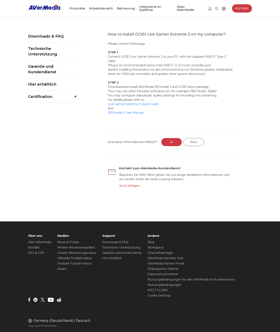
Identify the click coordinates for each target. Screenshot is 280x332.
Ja (171, 142)
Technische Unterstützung (42, 51)
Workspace (156, 247)
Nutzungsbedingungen (164, 285)
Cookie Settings (159, 295)
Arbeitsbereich (101, 8)
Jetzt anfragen (129, 186)
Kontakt (242, 8)
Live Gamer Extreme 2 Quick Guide (133, 104)
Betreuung (126, 8)
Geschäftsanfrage (160, 253)
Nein (193, 142)
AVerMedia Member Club (165, 258)
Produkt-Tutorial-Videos (74, 263)
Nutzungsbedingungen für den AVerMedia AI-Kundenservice (191, 279)
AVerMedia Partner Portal (166, 263)
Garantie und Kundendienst (42, 69)
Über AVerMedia (185, 8)
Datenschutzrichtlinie (163, 274)
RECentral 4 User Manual (125, 112)
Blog (151, 242)
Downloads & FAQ (46, 36)
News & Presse (68, 242)
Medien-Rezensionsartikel (75, 247)
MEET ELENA (157, 290)
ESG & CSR (36, 253)
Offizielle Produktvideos (74, 258)
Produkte (77, 8)
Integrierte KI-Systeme (150, 8)
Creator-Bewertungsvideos (76, 253)
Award (61, 269)
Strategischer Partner (163, 269)
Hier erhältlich (42, 84)
